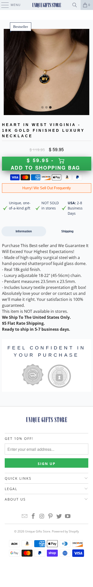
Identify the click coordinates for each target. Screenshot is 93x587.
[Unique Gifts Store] (46, 5)
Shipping (67, 231)
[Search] (74, 5)
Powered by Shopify (65, 531)
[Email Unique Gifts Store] (25, 516)
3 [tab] (50, 107)
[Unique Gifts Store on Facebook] (33, 516)
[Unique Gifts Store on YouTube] (67, 516)
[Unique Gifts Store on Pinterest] (50, 516)
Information (24, 231)
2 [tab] (46, 107)
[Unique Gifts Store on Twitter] (59, 516)
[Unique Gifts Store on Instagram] (42, 516)
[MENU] (2, 5)
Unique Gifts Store (37, 531)
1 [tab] (42, 107)
